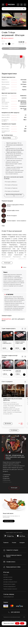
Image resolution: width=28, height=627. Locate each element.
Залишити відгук (8, 521)
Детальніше (8, 423)
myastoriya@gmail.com (8, 596)
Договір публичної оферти (9, 584)
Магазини (5, 574)
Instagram (22, 542)
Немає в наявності (14, 48)
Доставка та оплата (7, 577)
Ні (22, 623)
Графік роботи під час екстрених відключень (12, 399)
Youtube (14, 542)
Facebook (5, 542)
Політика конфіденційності (9, 586)
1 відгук (4, 26)
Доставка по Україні (7, 579)
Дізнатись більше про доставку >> (14, 195)
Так (17, 623)
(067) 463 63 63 (15, 612)
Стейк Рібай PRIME (7, 370)
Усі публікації (14, 430)
